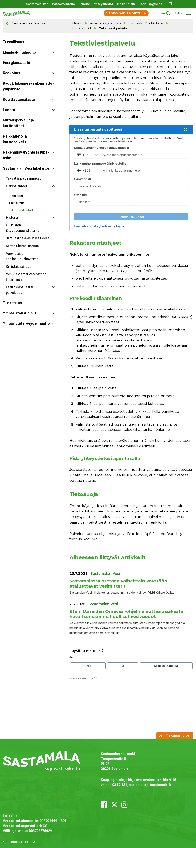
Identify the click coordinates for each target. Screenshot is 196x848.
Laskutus (10, 816)
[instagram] (124, 804)
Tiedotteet (16, 196)
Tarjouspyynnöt (150, 4)
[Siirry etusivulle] (16, 13)
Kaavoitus (11, 73)
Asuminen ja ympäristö (28, 23)
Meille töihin (126, 4)
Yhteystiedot (103, 4)
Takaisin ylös (177, 735)
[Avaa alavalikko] (53, 52)
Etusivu (77, 23)
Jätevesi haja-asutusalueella (27, 238)
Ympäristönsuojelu (19, 313)
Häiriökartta (16, 203)
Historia (12, 217)
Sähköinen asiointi (123, 13)
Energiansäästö (16, 62)
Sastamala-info (37, 4)
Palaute (84, 4)
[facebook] (104, 804)
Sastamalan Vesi (105, 573)
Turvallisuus (13, 42)
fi (170, 4)
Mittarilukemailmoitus (22, 246)
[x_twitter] (114, 804)
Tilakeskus (12, 302)
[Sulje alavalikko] (53, 168)
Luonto (9, 109)
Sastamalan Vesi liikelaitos (146, 23)
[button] (88, 665)
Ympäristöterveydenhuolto (26, 323)
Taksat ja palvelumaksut (24, 178)
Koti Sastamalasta (19, 99)
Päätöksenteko (63, 4)
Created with (81, 678)
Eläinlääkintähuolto (19, 52)
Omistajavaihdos (18, 266)
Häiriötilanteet (81, 28)
